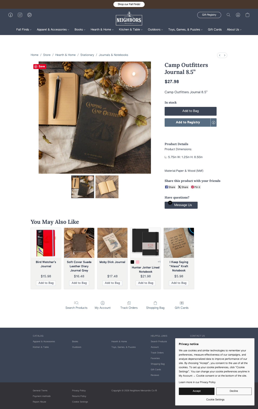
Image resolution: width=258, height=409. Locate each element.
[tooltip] (213, 122)
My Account (103, 308)
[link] (215, 398)
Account (155, 347)
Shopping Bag (155, 308)
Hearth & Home (101, 29)
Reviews (155, 375)
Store (47, 55)
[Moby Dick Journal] (112, 243)
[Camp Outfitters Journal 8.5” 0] (82, 186)
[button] (129, 4)
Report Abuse (39, 402)
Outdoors (154, 29)
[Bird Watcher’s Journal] (46, 243)
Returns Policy (79, 396)
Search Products (76, 308)
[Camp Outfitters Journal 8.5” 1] (106, 186)
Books (79, 29)
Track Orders (129, 308)
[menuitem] (219, 55)
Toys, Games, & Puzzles (184, 29)
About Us (233, 29)
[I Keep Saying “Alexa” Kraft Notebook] (179, 243)
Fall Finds (23, 29)
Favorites (155, 358)
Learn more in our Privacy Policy (197, 382)
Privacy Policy (79, 391)
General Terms (40, 391)
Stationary (87, 55)
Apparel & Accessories (52, 29)
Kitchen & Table (130, 29)
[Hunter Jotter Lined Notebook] (146, 243)
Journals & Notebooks (113, 55)
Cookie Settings (80, 402)
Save (42, 66)
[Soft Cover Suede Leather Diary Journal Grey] (79, 243)
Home (34, 55)
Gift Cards (215, 29)
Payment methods (42, 396)
